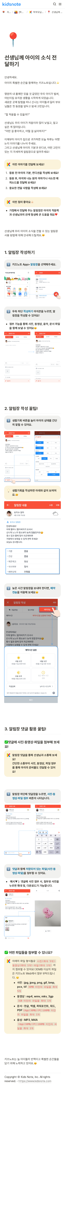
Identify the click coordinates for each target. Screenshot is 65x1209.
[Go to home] (11, 4)
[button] (54, 4)
